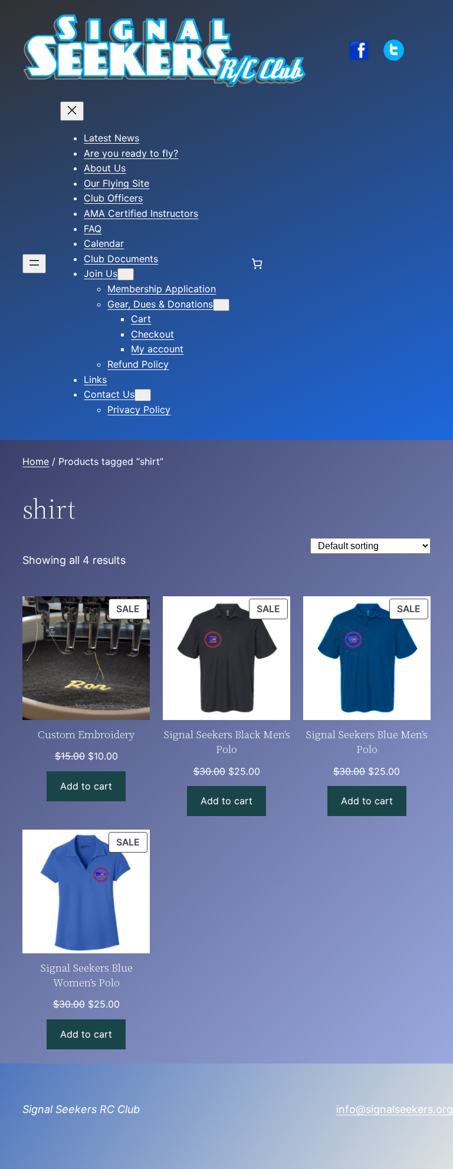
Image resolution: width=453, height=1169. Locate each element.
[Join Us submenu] (125, 274)
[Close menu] (72, 111)
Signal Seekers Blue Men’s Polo (367, 742)
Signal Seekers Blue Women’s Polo (86, 975)
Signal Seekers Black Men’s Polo (226, 742)
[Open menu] (34, 263)
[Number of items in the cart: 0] (257, 263)
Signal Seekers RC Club (81, 1109)
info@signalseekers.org (394, 1109)
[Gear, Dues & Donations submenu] (221, 305)
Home (35, 461)
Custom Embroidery (86, 734)
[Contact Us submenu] (142, 395)
